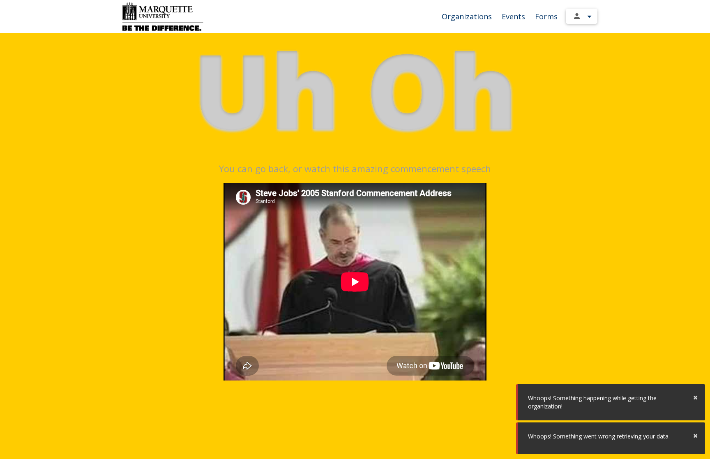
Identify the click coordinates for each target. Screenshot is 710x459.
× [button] (695, 397)
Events (513, 16)
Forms (546, 16)
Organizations (467, 16)
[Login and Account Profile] (581, 16)
